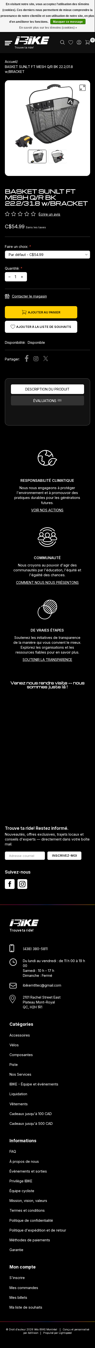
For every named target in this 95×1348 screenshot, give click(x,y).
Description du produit (47, 389)
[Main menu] (8, 43)
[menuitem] (62, 43)
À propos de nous (24, 1161)
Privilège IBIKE (20, 1181)
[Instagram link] (22, 884)
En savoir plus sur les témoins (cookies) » (48, 27)
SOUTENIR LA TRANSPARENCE (47, 659)
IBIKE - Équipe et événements (33, 1084)
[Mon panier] (87, 43)
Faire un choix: (18, 246)
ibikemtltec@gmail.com (42, 985)
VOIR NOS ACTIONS (47, 510)
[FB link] (10, 884)
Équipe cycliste (21, 1191)
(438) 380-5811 (35, 949)
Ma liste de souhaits (25, 1307)
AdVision (33, 1333)
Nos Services (20, 1074)
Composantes (21, 1055)
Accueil (11, 61)
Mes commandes (23, 1288)
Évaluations (47, 401)
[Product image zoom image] (47, 116)
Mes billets (18, 1297)
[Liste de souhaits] (71, 43)
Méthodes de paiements (29, 1240)
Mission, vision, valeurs (28, 1201)
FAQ (12, 1152)
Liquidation (18, 1094)
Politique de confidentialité (31, 1220)
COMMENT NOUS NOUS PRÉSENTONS (47, 582)
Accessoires (19, 1035)
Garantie (16, 1250)
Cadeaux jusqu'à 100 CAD (30, 1114)
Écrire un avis (49, 214)
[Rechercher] (62, 43)
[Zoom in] (82, 88)
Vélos (14, 1045)
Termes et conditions (27, 1211)
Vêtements (18, 1104)
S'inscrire (17, 1278)
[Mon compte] (79, 43)
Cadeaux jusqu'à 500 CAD (31, 1123)
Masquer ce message (68, 21)
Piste (13, 1064)
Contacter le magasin (29, 296)
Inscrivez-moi (64, 855)
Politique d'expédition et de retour (37, 1230)
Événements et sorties (28, 1171)
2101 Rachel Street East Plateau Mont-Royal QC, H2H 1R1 (41, 1002)
